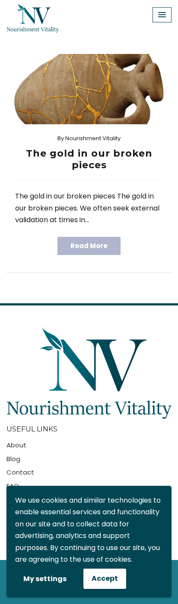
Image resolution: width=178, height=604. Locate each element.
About (16, 445)
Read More (89, 245)
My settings (45, 579)
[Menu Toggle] (162, 14)
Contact (20, 472)
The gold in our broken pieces (89, 159)
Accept (105, 578)
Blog (13, 458)
